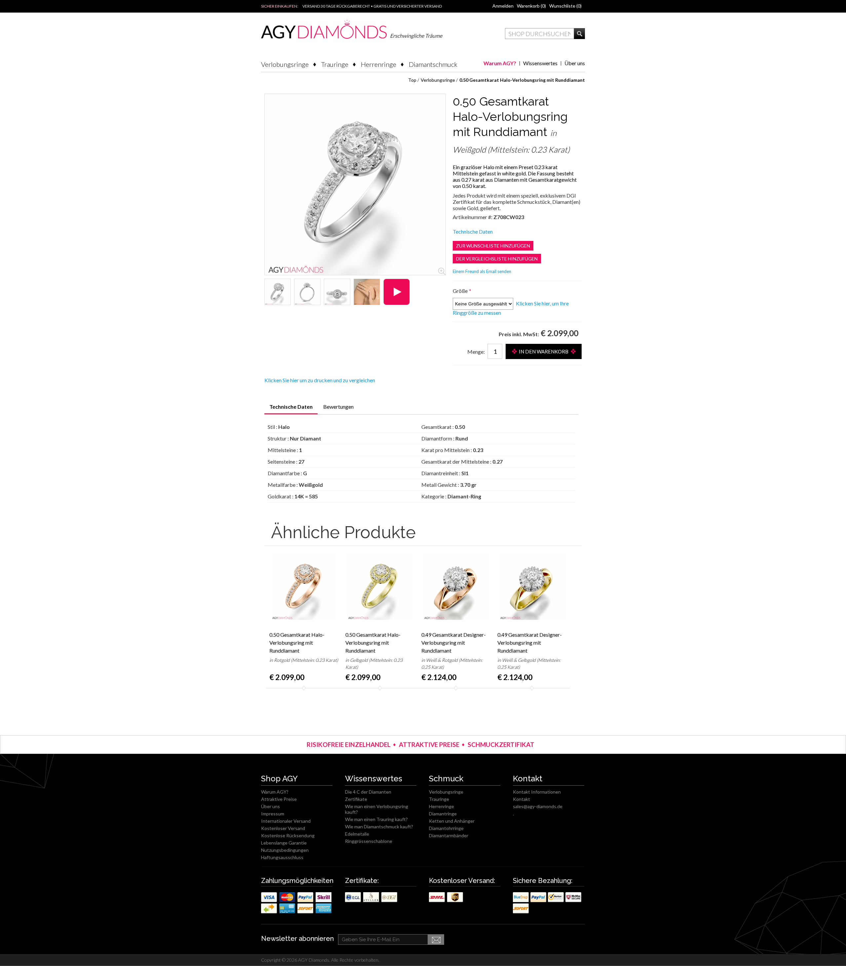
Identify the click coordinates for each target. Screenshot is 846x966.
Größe (461, 291)
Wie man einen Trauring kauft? (376, 819)
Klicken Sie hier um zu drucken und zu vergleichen (319, 380)
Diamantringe (443, 813)
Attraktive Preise (279, 799)
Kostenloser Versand (283, 828)
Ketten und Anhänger (452, 821)
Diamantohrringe (446, 828)
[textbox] (539, 33)
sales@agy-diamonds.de (537, 806)
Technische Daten (473, 231)
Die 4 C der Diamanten (368, 792)
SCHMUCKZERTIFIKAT (501, 744)
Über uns (574, 63)
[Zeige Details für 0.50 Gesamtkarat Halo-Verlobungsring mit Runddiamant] (277, 292)
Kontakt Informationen (537, 792)
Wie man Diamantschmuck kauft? (379, 826)
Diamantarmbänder (448, 835)
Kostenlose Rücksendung (288, 835)
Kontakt (521, 799)
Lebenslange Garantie (284, 843)
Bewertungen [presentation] (338, 406)
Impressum (272, 813)
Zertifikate (356, 799)
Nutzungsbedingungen (285, 850)
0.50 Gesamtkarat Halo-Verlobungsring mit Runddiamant (297, 642)
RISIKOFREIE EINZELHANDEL (349, 744)
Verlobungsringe (285, 64)
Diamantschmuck (433, 64)
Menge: (476, 351)
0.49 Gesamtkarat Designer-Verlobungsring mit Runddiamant (453, 642)
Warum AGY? (499, 63)
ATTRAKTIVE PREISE (429, 744)
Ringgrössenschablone (368, 841)
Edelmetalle (357, 834)
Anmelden (503, 6)
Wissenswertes (540, 63)
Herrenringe (378, 64)
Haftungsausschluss (282, 857)
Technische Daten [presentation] (291, 406)
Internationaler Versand (286, 821)
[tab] (291, 408)
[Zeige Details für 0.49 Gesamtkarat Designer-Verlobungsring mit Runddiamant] (456, 586)
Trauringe (334, 64)
